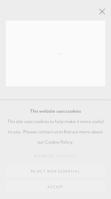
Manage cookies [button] (55, 156)
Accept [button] (55, 187)
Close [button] (100, 13)
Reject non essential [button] (56, 171)
